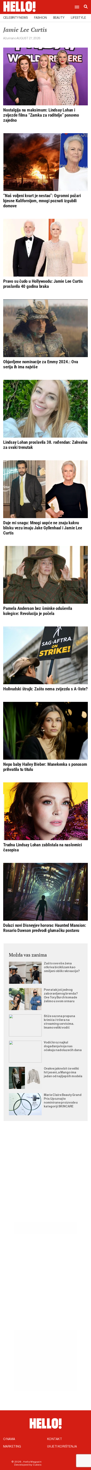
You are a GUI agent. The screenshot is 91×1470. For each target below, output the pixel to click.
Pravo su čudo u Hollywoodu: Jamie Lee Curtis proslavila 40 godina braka (43, 284)
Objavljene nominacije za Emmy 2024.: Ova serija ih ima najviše (40, 364)
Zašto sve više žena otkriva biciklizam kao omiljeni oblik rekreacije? (62, 967)
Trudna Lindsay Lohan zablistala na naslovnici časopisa (42, 847)
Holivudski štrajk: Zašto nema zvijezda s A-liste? (45, 688)
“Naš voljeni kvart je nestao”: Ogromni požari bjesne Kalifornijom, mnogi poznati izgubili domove (42, 200)
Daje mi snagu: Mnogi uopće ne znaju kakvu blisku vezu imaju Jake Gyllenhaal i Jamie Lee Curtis (42, 528)
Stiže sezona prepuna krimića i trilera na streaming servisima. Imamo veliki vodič (59, 1022)
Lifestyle (78, 17)
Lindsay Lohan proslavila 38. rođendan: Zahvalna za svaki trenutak (45, 445)
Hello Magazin (32, 1461)
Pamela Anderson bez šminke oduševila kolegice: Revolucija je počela (37, 611)
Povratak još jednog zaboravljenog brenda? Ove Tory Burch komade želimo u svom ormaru (61, 995)
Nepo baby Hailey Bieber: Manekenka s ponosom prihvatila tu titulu (45, 767)
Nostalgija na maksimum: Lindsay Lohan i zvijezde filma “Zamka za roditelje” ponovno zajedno (41, 115)
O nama (9, 1439)
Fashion (40, 17)
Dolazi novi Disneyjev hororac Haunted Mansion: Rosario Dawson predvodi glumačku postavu (44, 928)
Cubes (37, 1464)
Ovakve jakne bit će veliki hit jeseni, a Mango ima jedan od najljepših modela (63, 1072)
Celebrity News (15, 17)
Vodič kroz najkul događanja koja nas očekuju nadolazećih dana (63, 1046)
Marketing (12, 1446)
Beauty (59, 17)
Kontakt (54, 1439)
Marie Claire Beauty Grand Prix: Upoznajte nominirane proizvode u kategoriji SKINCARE (62, 1101)
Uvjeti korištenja (62, 1446)
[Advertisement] (45, 1176)
